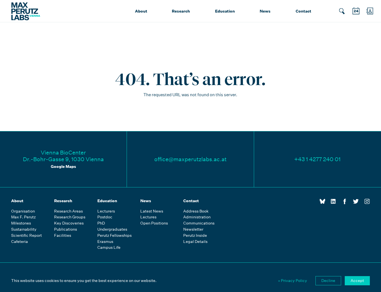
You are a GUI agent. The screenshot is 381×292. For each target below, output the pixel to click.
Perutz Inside (195, 235)
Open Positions (154, 223)
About (141, 11)
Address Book (196, 211)
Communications (198, 223)
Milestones (21, 223)
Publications (65, 229)
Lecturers (106, 211)
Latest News (151, 211)
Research (181, 11)
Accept (357, 280)
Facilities (62, 235)
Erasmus (105, 241)
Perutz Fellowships (114, 235)
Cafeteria (19, 241)
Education (225, 11)
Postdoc (104, 217)
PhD (101, 223)
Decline (328, 280)
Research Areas (68, 211)
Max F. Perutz (23, 217)
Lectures (148, 217)
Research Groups (69, 217)
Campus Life (108, 247)
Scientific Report (26, 235)
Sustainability (24, 229)
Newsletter (193, 229)
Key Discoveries (69, 223)
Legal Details (195, 241)
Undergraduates (112, 229)
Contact (303, 11)
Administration (197, 217)
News (265, 11)
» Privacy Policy (292, 280)
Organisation (23, 211)
